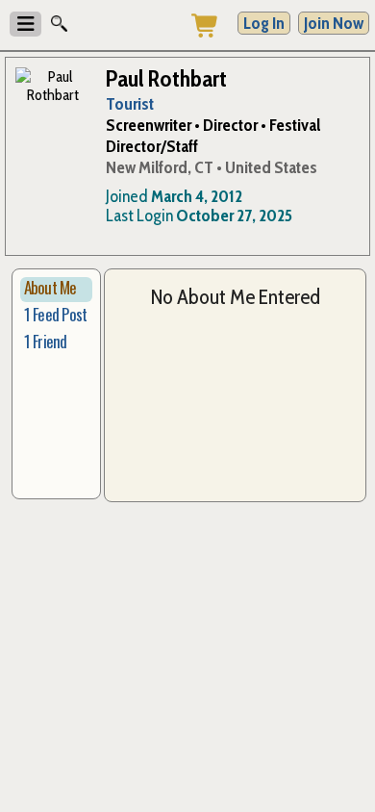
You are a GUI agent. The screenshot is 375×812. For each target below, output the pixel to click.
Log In (264, 23)
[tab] (56, 289)
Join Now (333, 23)
